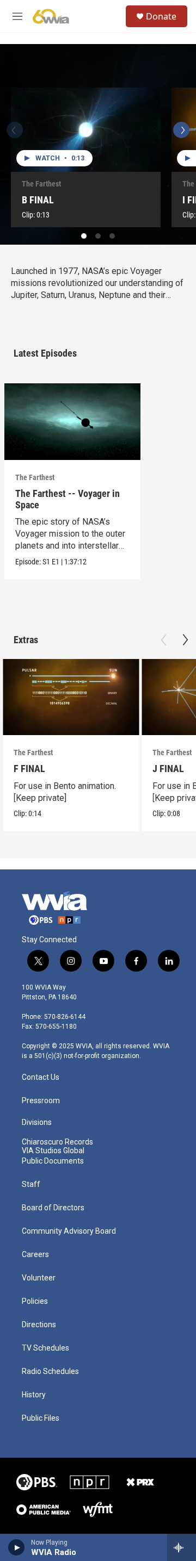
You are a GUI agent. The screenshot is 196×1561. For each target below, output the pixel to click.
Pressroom (41, 1101)
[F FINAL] (71, 697)
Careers (35, 1255)
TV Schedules (45, 1348)
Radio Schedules (50, 1371)
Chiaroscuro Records (57, 1142)
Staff (31, 1184)
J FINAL (168, 768)
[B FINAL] (86, 130)
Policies (35, 1301)
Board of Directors (53, 1208)
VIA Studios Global (53, 1151)
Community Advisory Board (69, 1231)
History (34, 1395)
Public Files (40, 1418)
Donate (161, 16)
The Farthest (41, 183)
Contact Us (40, 1077)
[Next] (181, 130)
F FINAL (29, 768)
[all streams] (181, 1547)
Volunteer (39, 1278)
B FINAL (38, 200)
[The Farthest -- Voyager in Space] (72, 421)
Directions (39, 1325)
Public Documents (53, 1161)
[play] (16, 1547)
